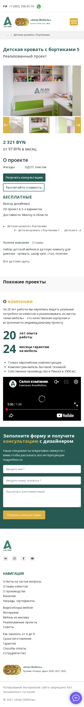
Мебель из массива (16, 617)
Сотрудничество (14, 653)
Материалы (11, 612)
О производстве (14, 591)
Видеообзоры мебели (18, 607)
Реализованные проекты (20, 622)
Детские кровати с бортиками (26, 226)
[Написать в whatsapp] (39, 6)
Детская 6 (71, 230)
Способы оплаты (14, 648)
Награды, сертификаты (19, 601)
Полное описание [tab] (16, 242)
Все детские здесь (16, 261)
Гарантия (9, 643)
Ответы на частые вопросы (22, 581)
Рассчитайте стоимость (24, 187)
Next (77, 119)
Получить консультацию (24, 177)
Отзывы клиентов (15, 586)
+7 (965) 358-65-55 (21, 6)
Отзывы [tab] (37, 242)
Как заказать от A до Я (19, 634)
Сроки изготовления (17, 638)
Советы (8, 627)
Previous (5, 119)
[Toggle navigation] (74, 22)
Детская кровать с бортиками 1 (38, 230)
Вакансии (9, 596)
